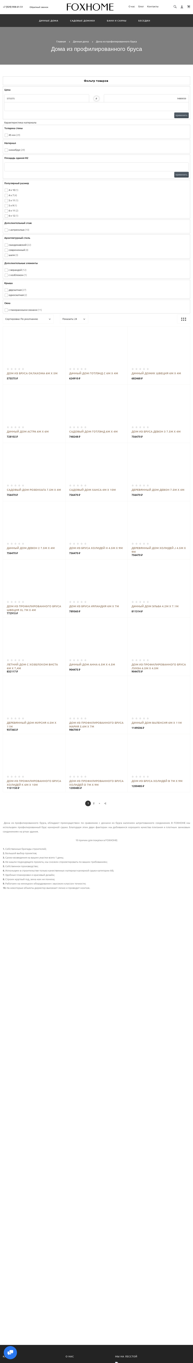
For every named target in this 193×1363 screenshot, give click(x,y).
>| (105, 803)
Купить (38, 348)
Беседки (144, 20)
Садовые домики (82, 20)
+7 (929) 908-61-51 (13, 6)
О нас (132, 6)
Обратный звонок (39, 7)
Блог (141, 6)
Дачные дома (48, 20)
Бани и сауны (116, 20)
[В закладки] (61, 329)
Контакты (153, 6)
